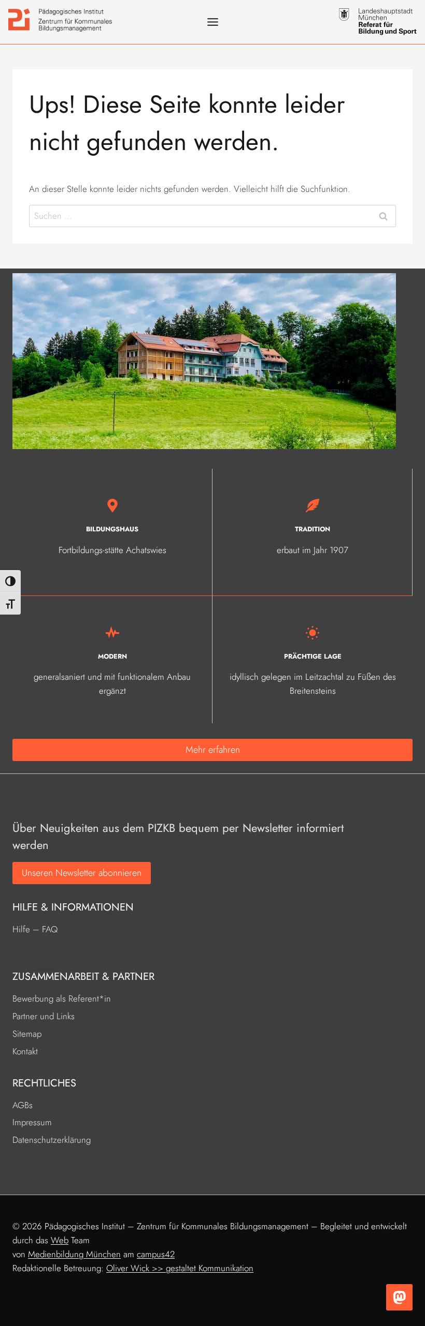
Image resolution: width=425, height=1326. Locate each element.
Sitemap (26, 1033)
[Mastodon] (399, 1297)
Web (59, 1240)
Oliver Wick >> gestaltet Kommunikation (179, 1268)
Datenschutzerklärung (51, 1140)
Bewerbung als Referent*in (61, 998)
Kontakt (25, 1051)
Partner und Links (43, 1016)
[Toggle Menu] (212, 22)
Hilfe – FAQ (35, 929)
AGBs (22, 1105)
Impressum (32, 1122)
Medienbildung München (74, 1254)
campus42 (156, 1254)
